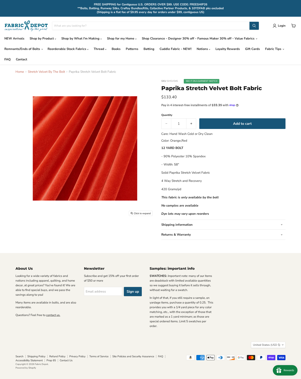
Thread (99, 49)
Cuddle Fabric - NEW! (175, 49)
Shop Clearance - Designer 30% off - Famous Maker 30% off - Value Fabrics (198, 38)
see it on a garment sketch (201, 81)
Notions (203, 49)
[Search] (254, 26)
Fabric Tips (273, 49)
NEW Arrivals (14, 38)
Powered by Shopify (26, 367)
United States (266, 345)
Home (20, 72)
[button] (280, 26)
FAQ (7, 59)
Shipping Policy (36, 356)
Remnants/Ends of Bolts (22, 49)
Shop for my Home (121, 38)
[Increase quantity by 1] (191, 123)
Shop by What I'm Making (80, 38)
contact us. (53, 315)
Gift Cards (252, 49)
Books (116, 49)
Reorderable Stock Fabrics (67, 49)
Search (20, 356)
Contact (21, 59)
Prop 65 (51, 360)
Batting (149, 49)
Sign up (133, 291)
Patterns (132, 49)
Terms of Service (99, 356)
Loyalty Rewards (227, 49)
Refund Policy (57, 356)
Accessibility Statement (29, 360)
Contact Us (66, 360)
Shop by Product (42, 38)
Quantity (166, 115)
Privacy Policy (77, 356)
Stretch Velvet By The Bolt (46, 72)
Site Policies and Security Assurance (133, 356)
